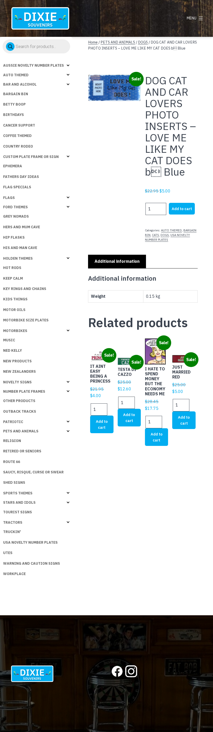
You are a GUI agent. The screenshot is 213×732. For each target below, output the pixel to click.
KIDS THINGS (15, 299)
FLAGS (9, 197)
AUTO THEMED (16, 75)
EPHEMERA (12, 166)
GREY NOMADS (16, 216)
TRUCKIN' (12, 531)
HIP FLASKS (14, 237)
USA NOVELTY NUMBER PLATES (30, 542)
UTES (7, 552)
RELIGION (12, 440)
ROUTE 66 (11, 461)
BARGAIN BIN (15, 94)
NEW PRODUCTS (17, 361)
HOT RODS (12, 267)
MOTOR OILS (14, 309)
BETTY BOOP (14, 104)
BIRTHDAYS (13, 114)
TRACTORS (12, 522)
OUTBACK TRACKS (19, 411)
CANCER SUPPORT (19, 125)
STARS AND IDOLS (19, 502)
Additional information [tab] (117, 261)
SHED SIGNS (14, 482)
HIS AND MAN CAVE (20, 247)
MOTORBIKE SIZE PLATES (26, 320)
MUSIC (9, 340)
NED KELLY (12, 350)
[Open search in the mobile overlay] (36, 46)
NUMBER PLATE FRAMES (24, 391)
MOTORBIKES (15, 330)
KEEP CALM (13, 278)
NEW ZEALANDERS (19, 371)
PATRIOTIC (13, 421)
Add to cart (182, 208)
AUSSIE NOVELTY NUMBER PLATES (33, 65)
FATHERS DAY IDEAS (21, 176)
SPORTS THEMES (17, 493)
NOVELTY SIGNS (17, 382)
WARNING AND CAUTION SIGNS (31, 563)
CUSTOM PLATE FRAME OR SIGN (31, 156)
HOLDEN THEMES (18, 258)
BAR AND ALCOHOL (20, 84)
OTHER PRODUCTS (19, 400)
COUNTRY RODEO (18, 146)
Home (93, 42)
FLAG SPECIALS (17, 187)
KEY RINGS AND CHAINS (24, 288)
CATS (155, 235)
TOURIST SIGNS (17, 512)
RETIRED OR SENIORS (22, 451)
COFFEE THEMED (17, 135)
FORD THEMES (15, 207)
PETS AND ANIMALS (20, 431)
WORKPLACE (14, 573)
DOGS (143, 42)
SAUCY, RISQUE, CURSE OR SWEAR (33, 472)
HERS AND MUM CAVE (21, 227)
